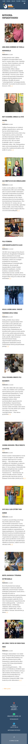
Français (24, 1)
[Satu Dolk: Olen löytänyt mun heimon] (14, 495)
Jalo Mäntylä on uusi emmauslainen (13, 181)
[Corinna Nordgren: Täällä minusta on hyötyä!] (14, 431)
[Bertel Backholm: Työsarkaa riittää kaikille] (14, 561)
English (13, 1)
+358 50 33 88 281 (14, 727)
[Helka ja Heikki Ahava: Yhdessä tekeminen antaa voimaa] (14, 295)
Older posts (6, 688)
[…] (11, 86)
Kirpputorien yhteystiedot (14, 730)
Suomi (3, 1)
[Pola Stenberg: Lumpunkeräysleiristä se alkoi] (14, 227)
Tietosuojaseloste (14, 719)
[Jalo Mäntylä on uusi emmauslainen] (14, 166)
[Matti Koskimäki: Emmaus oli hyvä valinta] (14, 102)
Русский (18, 1)
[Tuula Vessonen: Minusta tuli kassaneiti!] (14, 363)
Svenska (8, 1)
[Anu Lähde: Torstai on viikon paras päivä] (14, 629)
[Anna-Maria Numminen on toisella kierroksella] (14, 33)
